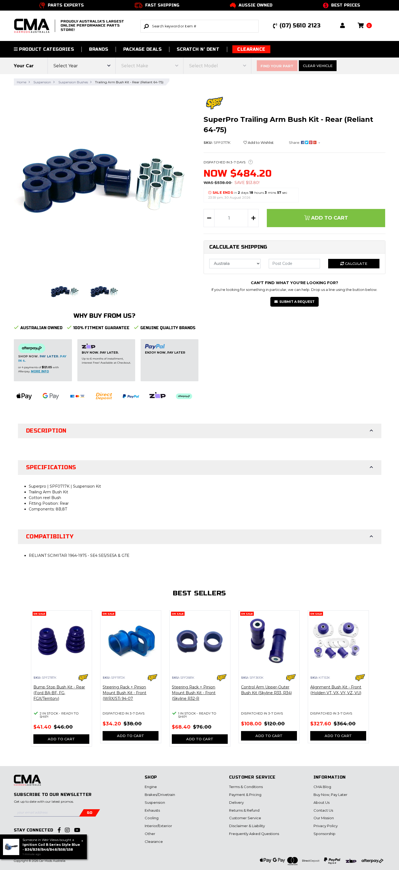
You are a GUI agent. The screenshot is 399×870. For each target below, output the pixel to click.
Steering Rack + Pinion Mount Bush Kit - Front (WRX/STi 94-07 (124, 693)
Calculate (355, 263)
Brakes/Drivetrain (160, 794)
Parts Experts (66, 5)
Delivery (236, 802)
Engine (151, 787)
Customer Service (245, 818)
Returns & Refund (244, 810)
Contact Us (323, 810)
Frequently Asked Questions (254, 833)
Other (150, 833)
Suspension (155, 802)
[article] (61, 681)
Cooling (152, 818)
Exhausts (152, 810)
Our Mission (324, 818)
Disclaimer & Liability (247, 826)
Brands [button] (98, 49)
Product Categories (46, 49)
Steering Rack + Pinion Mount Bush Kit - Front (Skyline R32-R (194, 693)
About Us (322, 802)
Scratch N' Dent (198, 49)
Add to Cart (329, 218)
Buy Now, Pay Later (330, 794)
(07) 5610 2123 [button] (300, 25)
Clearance (251, 49)
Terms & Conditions (246, 787)
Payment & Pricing (245, 794)
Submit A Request (297, 302)
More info (40, 371)
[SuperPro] (214, 102)
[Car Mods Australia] (27, 782)
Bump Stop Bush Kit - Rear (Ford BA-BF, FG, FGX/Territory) (59, 693)
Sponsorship (324, 833)
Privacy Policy (326, 826)
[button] (342, 26)
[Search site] (146, 26)
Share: (295, 142)
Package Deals (142, 49)
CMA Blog (322, 787)
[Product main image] (105, 181)
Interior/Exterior (158, 826)
